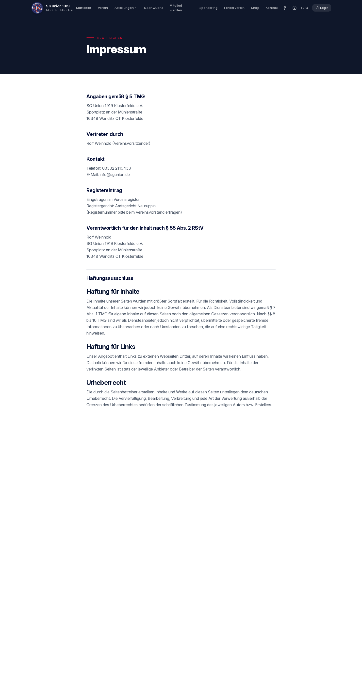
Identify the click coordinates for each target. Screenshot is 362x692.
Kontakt (272, 8)
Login (324, 8)
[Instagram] (294, 8)
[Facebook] (285, 8)
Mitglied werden (176, 7)
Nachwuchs (153, 8)
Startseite (83, 8)
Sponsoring (208, 8)
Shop (255, 8)
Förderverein (234, 8)
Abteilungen (124, 8)
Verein (103, 8)
